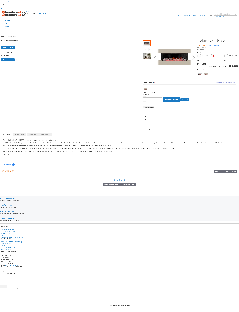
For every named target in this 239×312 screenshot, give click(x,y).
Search (27, 11)
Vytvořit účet (204, 15)
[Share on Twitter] (147, 114)
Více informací (19, 134)
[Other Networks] (147, 122)
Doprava (3, 245)
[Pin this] (147, 119)
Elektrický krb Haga (7, 52)
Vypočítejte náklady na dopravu (225, 82)
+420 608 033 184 (41, 13)
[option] (199, 74)
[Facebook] (147, 111)
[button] (16, 60)
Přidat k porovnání (149, 107)
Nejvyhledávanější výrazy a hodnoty (12, 237)
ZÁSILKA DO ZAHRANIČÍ (7, 199)
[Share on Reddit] (151, 130)
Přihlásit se (187, 15)
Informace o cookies (7, 233)
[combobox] (225, 14)
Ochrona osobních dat (8, 231)
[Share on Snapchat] (151, 127)
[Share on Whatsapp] (151, 124)
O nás (3, 235)
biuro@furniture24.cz (12, 265)
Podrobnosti (7, 134)
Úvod (2, 36)
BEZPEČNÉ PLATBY (6, 205)
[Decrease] (144, 96)
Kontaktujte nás (6, 243)
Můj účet (179, 15)
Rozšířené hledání (6, 249)
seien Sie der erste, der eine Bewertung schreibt (119, 184)
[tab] (7, 134)
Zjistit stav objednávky (8, 247)
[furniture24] (13, 13)
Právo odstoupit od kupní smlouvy (11, 242)
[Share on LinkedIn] (147, 116)
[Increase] (144, 101)
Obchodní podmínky (7, 229)
